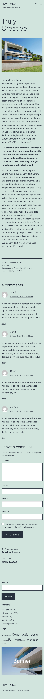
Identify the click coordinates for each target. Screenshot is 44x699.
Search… (5, 582)
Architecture (18, 268)
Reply (4, 323)
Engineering (5, 640)
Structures (28, 268)
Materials (4, 644)
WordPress (24, 690)
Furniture (14, 639)
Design (10, 271)
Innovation (18, 271)
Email (5, 499)
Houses (23, 640)
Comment (7, 460)
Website (5, 511)
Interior (5, 617)
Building (4, 635)
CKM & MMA (9, 3)
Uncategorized (8, 624)
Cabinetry (8, 635)
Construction (21, 634)
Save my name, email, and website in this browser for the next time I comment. (21, 525)
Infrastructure (8, 613)
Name (5, 486)
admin (6, 265)
